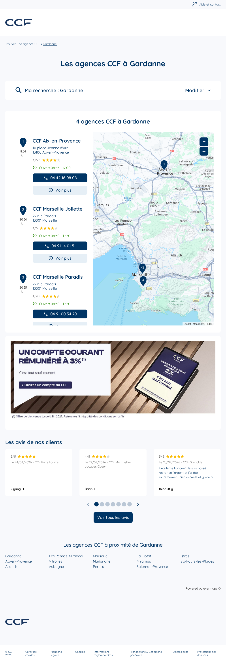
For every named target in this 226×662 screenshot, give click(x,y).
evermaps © (212, 588)
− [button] (203, 151)
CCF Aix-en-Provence (57, 141)
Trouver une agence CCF (22, 44)
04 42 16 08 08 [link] (63, 177)
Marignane (101, 561)
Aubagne (56, 566)
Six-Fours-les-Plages (197, 561)
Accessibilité (180, 651)
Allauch (11, 566)
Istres (185, 556)
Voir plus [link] (63, 190)
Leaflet (187, 323)
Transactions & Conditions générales (146, 653)
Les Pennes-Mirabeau (66, 556)
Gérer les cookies (31, 653)
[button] (96, 504)
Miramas (144, 561)
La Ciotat (144, 556)
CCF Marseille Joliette (58, 209)
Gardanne (13, 556)
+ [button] (204, 142)
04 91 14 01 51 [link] (63, 245)
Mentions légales (56, 653)
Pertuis (98, 566)
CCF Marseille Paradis (58, 277)
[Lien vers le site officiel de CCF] (18, 22)
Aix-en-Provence (18, 561)
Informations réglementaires (103, 653)
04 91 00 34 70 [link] (63, 313)
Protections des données (206, 653)
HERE (209, 323)
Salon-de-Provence (152, 566)
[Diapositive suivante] (138, 504)
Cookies (80, 651)
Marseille (100, 556)
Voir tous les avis (113, 517)
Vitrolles (55, 561)
